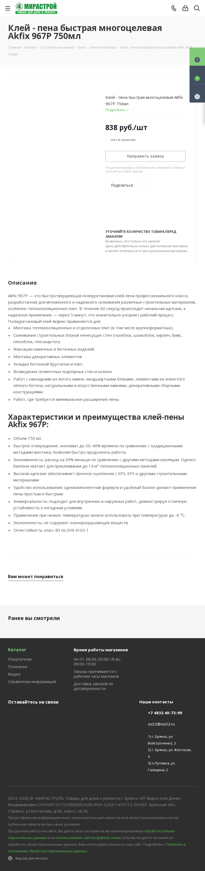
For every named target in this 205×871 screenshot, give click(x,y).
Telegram (26, 714)
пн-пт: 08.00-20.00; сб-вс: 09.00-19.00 (97, 661)
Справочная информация (32, 681)
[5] (128, 85)
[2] (113, 85)
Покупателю (20, 659)
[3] (118, 85)
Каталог (17, 650)
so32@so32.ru (161, 724)
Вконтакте (13, 714)
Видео (14, 674)
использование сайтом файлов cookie (88, 837)
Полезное (17, 666)
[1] (108, 85)
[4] (123, 85)
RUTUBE (40, 714)
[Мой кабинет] (185, 8)
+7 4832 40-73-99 (165, 712)
